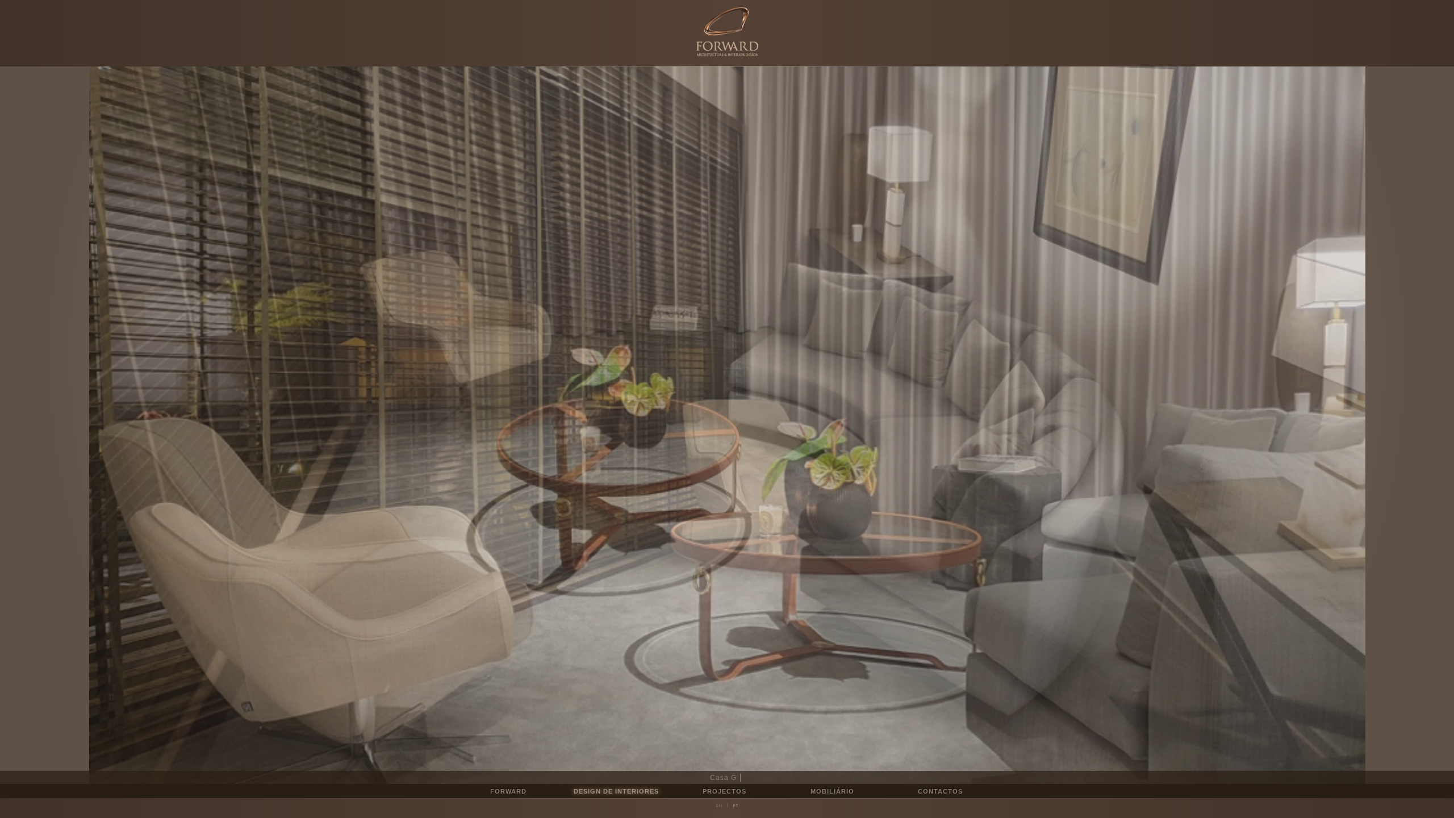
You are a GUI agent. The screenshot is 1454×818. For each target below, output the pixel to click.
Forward (508, 791)
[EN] (719, 806)
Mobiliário (832, 791)
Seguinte (1090, 425)
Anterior (363, 425)
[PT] (735, 806)
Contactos (940, 791)
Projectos (724, 791)
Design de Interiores (616, 791)
